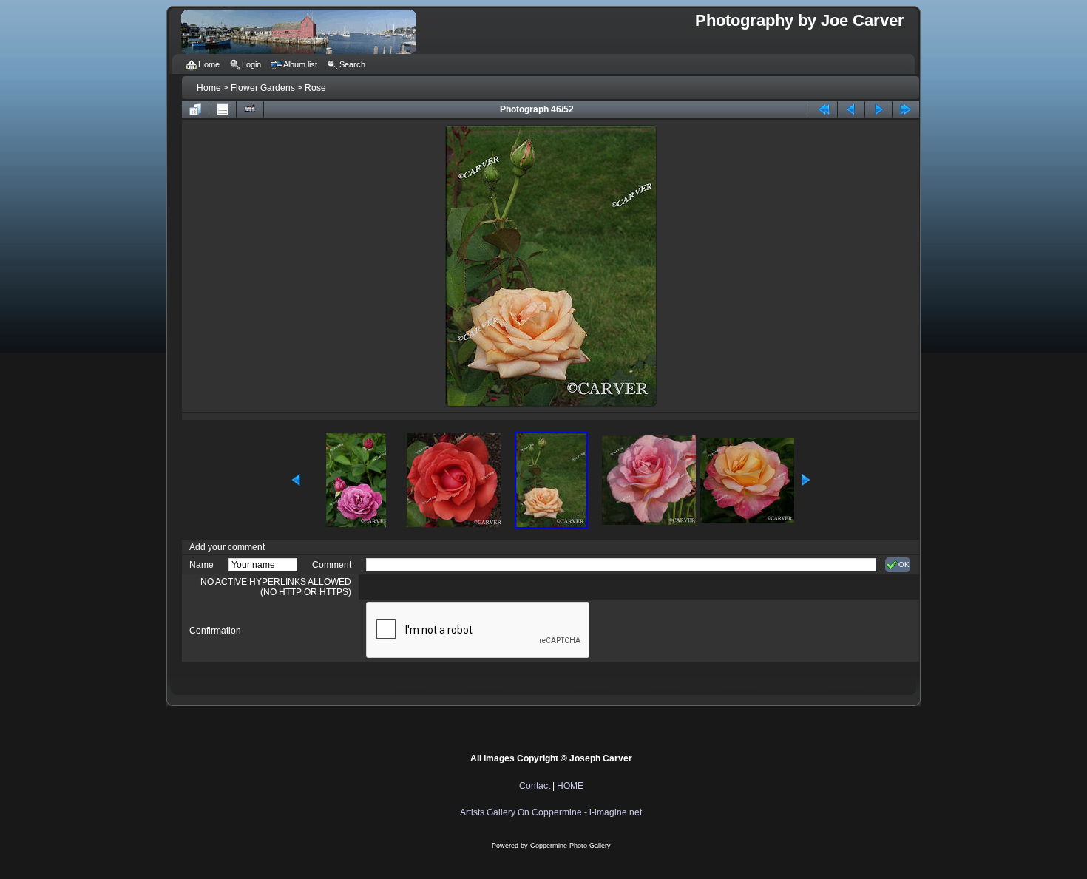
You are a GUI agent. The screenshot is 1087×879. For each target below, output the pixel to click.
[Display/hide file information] (222, 109)
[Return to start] (823, 109)
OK (904, 564)
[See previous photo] (851, 109)
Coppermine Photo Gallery (570, 845)
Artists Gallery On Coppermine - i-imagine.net (551, 812)
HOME (570, 786)
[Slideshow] (250, 109)
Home (209, 88)
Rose (315, 88)
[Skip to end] (906, 109)
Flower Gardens (263, 88)
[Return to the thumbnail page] (195, 109)
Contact (534, 786)
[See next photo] (878, 109)
